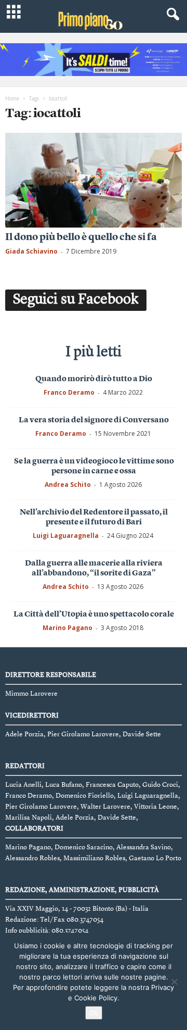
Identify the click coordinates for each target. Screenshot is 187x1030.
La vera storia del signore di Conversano (94, 420)
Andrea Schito (68, 484)
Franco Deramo (69, 392)
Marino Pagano (67, 627)
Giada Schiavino (31, 251)
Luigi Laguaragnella (66, 535)
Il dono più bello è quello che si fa (81, 238)
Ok (93, 1013)
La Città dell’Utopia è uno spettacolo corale (94, 615)
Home (12, 98)
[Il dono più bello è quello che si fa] (93, 180)
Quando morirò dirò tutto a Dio (93, 379)
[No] (174, 981)
